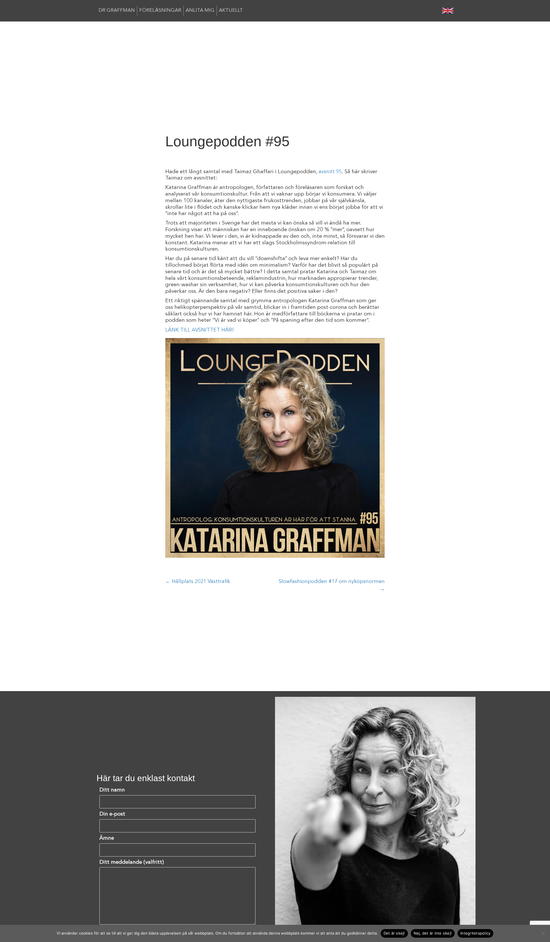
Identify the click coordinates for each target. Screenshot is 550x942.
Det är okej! (394, 933)
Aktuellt (231, 10)
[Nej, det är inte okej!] (543, 933)
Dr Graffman (117, 10)
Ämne (106, 838)
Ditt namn (112, 790)
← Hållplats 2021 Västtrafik (197, 581)
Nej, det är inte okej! (433, 933)
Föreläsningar (160, 10)
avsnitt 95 (330, 171)
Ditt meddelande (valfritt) (131, 862)
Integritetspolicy (475, 933)
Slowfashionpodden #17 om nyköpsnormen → (332, 585)
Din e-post (112, 814)
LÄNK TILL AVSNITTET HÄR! (199, 330)
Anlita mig (200, 10)
